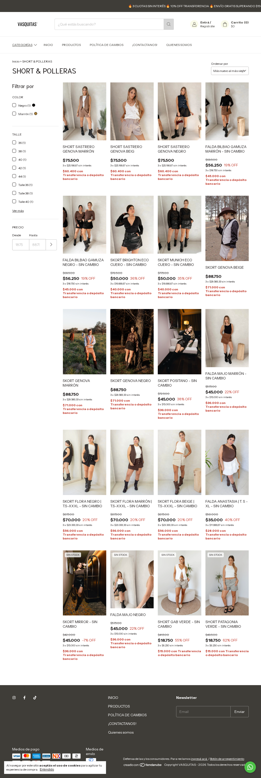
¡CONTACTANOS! (144, 45)
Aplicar (51, 244)
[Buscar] (169, 24)
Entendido (47, 769)
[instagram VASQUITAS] (14, 697)
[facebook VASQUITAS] (24, 697)
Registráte (207, 26)
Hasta (33, 235)
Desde (16, 235)
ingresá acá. (199, 759)
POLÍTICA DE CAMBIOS (106, 45)
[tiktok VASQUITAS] (35, 697)
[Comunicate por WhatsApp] (250, 767)
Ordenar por (219, 64)
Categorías (22, 45)
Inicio (15, 61)
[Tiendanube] (143, 766)
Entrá (204, 22)
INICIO (48, 45)
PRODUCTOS (71, 45)
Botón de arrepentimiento (227, 759)
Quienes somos (179, 45)
